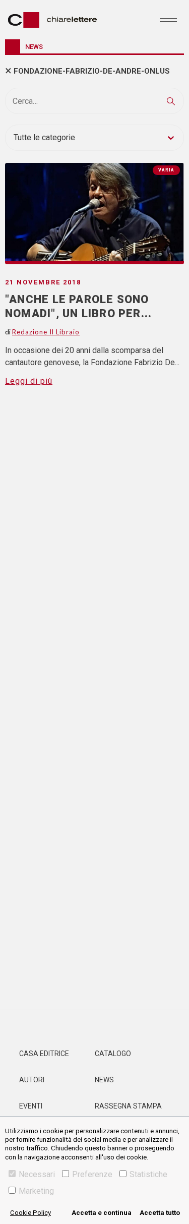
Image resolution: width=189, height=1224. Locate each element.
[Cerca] (170, 100)
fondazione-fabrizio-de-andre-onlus (92, 71)
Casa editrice (44, 1054)
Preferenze (92, 1174)
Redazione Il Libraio (46, 332)
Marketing (36, 1191)
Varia (166, 169)
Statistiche (148, 1174)
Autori (31, 1080)
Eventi (30, 1106)
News (104, 1080)
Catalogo (113, 1054)
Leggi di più (28, 381)
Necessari (37, 1174)
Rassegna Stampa (128, 1106)
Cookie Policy (30, 1212)
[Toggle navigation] (168, 19)
